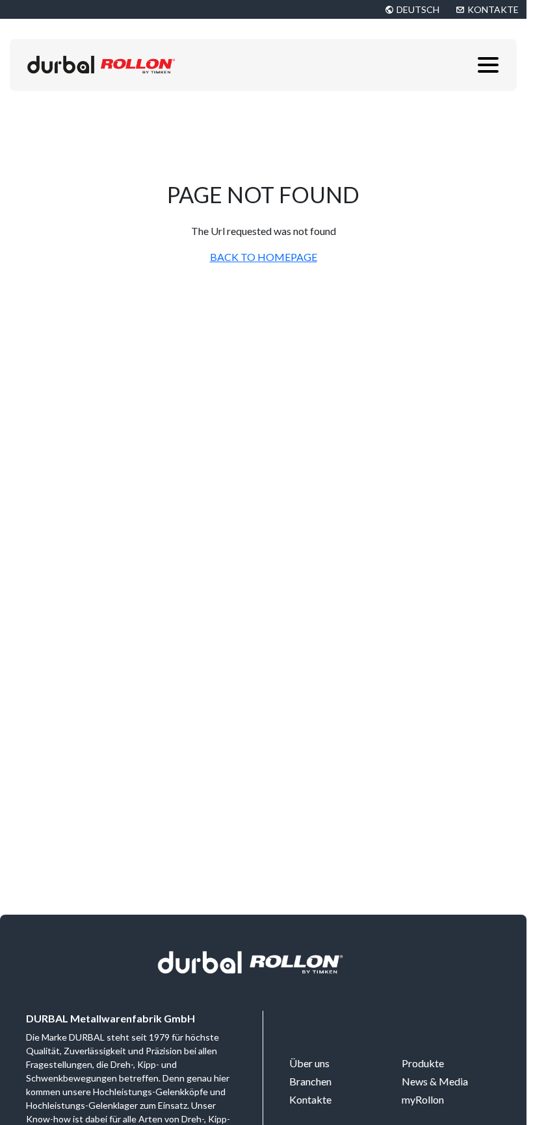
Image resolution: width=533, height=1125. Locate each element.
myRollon (423, 1099)
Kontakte (310, 1099)
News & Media (435, 1081)
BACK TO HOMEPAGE (263, 257)
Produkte (423, 1063)
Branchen (310, 1081)
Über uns (309, 1063)
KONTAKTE (493, 9)
